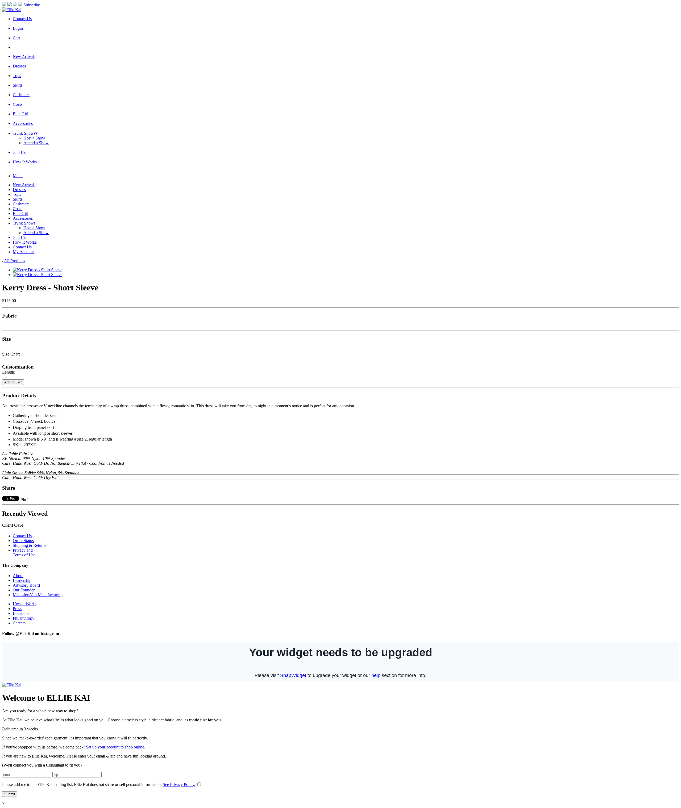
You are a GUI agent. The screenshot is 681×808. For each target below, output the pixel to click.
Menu (18, 176)
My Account (23, 251)
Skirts (17, 85)
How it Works (24, 604)
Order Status (23, 540)
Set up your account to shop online (115, 747)
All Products (14, 261)
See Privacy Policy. (179, 784)
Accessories (23, 123)
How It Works (25, 162)
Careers (19, 623)
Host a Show (34, 138)
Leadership (22, 580)
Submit (9, 794)
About (18, 575)
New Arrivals (24, 56)
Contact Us (22, 18)
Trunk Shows (25, 133)
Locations (21, 613)
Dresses (19, 66)
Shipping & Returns (29, 545)
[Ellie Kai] (11, 9)
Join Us (19, 152)
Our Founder (24, 590)
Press (17, 608)
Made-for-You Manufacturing (38, 595)
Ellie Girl (20, 114)
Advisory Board (26, 585)
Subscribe (31, 5)
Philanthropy (23, 618)
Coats (17, 104)
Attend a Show (36, 143)
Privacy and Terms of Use (24, 552)
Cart (16, 38)
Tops (17, 75)
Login (18, 28)
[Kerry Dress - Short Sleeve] (37, 270)
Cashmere (21, 94)
